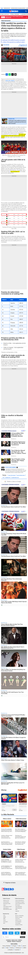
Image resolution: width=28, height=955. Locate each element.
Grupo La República (6, 945)
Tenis (4, 920)
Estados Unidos (18, 924)
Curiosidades (18, 921)
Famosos (17, 918)
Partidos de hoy (7, 8)
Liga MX (17, 911)
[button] (26, 11)
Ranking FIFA (8, 477)
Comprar (14, 809)
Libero (19, 945)
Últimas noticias (4, 14)
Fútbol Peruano (14, 14)
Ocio (16, 913)
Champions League (19, 902)
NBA (4, 918)
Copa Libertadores (19, 900)
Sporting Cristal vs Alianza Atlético (18, 8)
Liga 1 (4, 905)
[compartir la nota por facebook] (7, 74)
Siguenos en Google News (15, 74)
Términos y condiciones (16, 941)
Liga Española (18, 908)
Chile (11, 35)
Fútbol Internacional (5, 20)
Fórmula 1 (5, 921)
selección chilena (10, 80)
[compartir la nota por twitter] (12, 74)
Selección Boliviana (21, 475)
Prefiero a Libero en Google (14, 481)
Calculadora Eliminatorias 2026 (7, 908)
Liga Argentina (18, 906)
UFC (4, 915)
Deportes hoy (6, 913)
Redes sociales (18, 917)
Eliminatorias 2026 (15, 477)
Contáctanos (8, 940)
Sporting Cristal (6, 903)
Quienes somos (14, 940)
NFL (4, 923)
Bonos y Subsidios (19, 915)
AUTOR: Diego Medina (10, 467)
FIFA (3, 477)
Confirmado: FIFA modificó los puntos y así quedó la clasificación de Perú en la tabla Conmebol (17, 122)
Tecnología (17, 923)
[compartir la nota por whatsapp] (9, 74)
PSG (16, 909)
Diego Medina (6, 44)
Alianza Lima (6, 900)
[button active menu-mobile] (2, 11)
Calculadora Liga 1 (7, 906)
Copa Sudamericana (20, 903)
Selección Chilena (11, 475)
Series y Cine (18, 920)
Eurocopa (17, 905)
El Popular (14, 945)
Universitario (6, 902)
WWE (4, 917)
